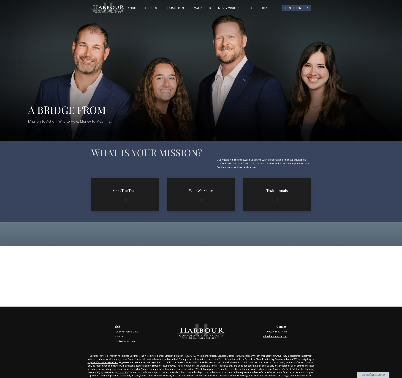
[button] (132, 8)
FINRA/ (187, 355)
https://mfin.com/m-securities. (103, 362)
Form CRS (122, 372)
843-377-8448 (280, 331)
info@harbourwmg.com (275, 336)
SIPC (193, 355)
